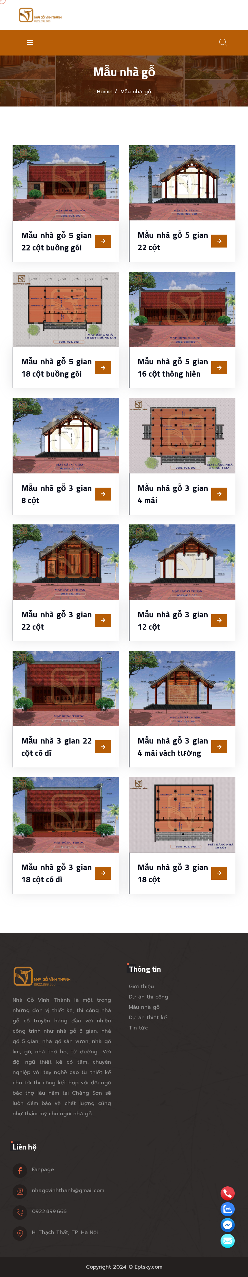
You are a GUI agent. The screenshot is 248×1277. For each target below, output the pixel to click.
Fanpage (43, 1169)
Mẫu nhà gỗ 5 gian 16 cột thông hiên (173, 367)
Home (104, 92)
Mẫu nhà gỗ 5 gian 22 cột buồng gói (56, 241)
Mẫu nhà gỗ (144, 1007)
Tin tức (138, 1028)
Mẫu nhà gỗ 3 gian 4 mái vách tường (173, 747)
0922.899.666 (49, 1211)
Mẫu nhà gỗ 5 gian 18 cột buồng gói (56, 367)
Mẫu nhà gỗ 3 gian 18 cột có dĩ (56, 873)
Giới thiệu (141, 986)
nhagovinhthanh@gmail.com (68, 1190)
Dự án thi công (148, 997)
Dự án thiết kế (148, 1017)
